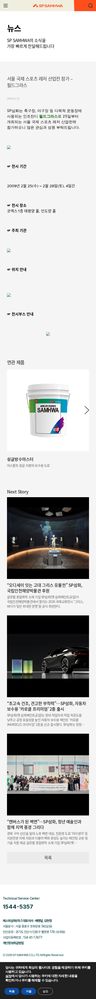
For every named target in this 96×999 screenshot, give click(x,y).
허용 (12, 991)
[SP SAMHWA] (48, 5)
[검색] (90, 5)
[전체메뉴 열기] (5, 5)
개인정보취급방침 (13, 943)
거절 (28, 991)
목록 (48, 857)
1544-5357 (18, 906)
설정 (8, 976)
